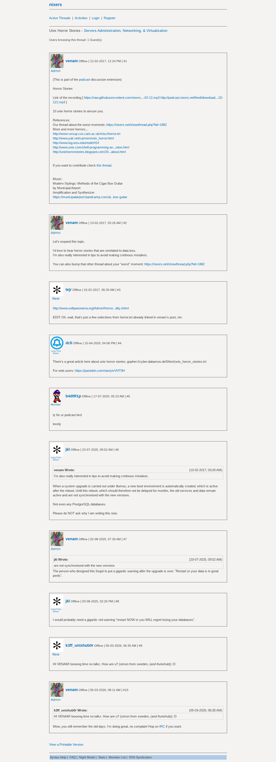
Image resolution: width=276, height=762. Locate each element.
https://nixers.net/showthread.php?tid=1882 (136, 124)
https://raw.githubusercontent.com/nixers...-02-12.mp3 (122, 97)
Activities (81, 18)
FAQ (73, 757)
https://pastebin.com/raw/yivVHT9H (100, 370)
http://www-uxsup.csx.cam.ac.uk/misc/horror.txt (86, 134)
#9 (140, 645)
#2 (125, 223)
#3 (119, 290)
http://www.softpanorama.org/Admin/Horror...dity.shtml (91, 308)
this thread (104, 165)
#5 (128, 396)
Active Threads (60, 18)
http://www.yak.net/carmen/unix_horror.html (83, 138)
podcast (84, 79)
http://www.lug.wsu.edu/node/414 (76, 143)
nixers (55, 4)
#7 (125, 539)
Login (95, 18)
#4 (119, 343)
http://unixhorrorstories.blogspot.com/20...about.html (89, 152)
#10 (125, 690)
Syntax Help (58, 757)
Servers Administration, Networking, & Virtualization (125, 31)
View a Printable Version (66, 744)
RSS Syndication (140, 757)
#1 (125, 61)
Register (110, 18)
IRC (162, 726)
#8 (117, 601)
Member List (117, 757)
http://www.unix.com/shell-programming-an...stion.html (91, 147)
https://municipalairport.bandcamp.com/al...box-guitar (90, 197)
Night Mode (87, 757)
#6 (117, 449)
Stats (101, 757)
